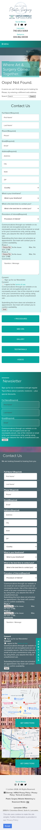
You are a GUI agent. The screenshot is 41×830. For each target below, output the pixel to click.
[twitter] (25, 25)
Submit (5, 440)
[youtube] (22, 25)
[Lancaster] (20, 703)
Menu (6, 44)
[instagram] (15, 25)
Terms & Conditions (23, 795)
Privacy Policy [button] (12, 820)
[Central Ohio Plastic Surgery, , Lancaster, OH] (20, 8)
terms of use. (21, 284)
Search (4, 96)
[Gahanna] (20, 743)
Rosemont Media (19, 802)
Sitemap (9, 793)
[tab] (20, 318)
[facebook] (18, 25)
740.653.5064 (20, 30)
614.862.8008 (20, 37)
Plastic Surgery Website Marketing (19, 799)
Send (4, 309)
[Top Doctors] (20, 17)
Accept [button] (7, 826)
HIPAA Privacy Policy (22, 793)
